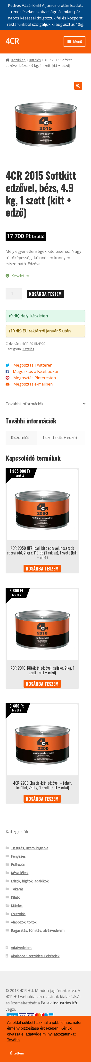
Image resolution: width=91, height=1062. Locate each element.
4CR (12, 40)
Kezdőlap (18, 60)
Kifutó (15, 897)
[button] (78, 86)
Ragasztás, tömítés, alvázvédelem (38, 930)
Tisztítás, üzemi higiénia (29, 848)
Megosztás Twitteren (32, 365)
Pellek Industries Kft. (59, 1003)
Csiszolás (18, 914)
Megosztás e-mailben (33, 384)
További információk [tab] (24, 403)
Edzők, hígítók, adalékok (30, 881)
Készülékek (19, 872)
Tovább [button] (13, 1040)
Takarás (17, 889)
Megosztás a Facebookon (36, 371)
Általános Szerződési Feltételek (35, 956)
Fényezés (18, 856)
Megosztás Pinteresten (34, 377)
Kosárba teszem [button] (42, 568)
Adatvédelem (21, 947)
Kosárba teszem (45, 294)
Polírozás (18, 864)
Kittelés (35, 60)
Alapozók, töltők (23, 922)
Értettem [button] (17, 1053)
